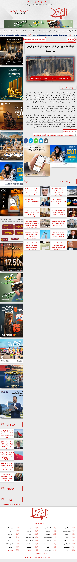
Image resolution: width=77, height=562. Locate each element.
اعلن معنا (10, 550)
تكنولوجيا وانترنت (29, 537)
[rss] (38, 1)
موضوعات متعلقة (66, 181)
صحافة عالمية (29, 543)
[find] (35, 1)
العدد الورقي (67, 547)
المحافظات (18, 30)
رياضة (63, 30)
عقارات (66, 550)
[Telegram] (41, 141)
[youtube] (41, 1)
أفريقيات (29, 547)
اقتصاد (39, 30)
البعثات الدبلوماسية (69, 131)
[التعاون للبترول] (11, 202)
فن (29, 30)
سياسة (10, 537)
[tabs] (28, 1)
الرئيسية (67, 527)
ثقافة (24, 30)
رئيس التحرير (66, 543)
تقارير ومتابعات (47, 30)
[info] (31, 1)
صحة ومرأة (48, 540)
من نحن (29, 550)
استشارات (66, 540)
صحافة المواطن (48, 537)
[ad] (11, 51)
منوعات (5, 30)
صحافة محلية (47, 543)
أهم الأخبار (70, 30)
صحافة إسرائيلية (10, 543)
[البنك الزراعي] (63, 156)
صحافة (67, 537)
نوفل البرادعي (66, 87)
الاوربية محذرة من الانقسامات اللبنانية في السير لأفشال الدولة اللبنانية (54, 135)
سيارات (10, 547)
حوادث (33, 30)
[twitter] (45, 1)
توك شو (10, 540)
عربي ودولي (56, 30)
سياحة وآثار (48, 550)
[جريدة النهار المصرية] (38, 24)
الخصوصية (38, 553)
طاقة (48, 547)
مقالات (11, 30)
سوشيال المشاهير (29, 540)
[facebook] (48, 1)
